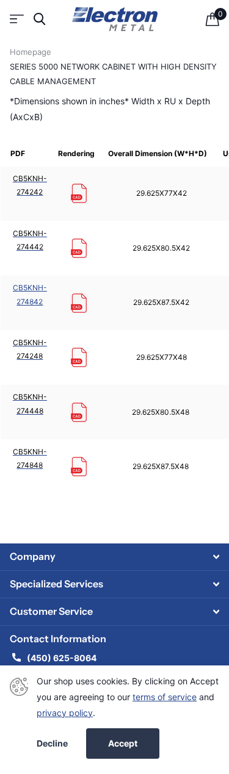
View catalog (17, 19)
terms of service (165, 697)
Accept (122, 743)
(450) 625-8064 (62, 658)
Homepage (30, 52)
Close (114, 556)
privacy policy (65, 713)
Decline (52, 743)
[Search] (39, 19)
